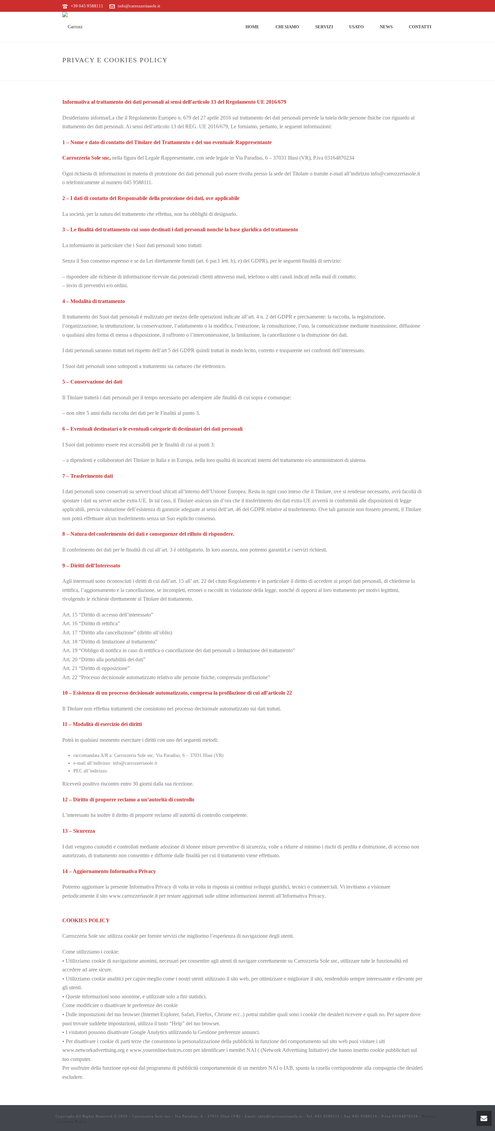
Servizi (324, 26)
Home (252, 26)
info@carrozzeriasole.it (139, 5)
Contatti (420, 26)
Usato (356, 26)
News (386, 26)
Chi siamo (287, 26)
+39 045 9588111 (87, 5)
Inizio (360, 74)
